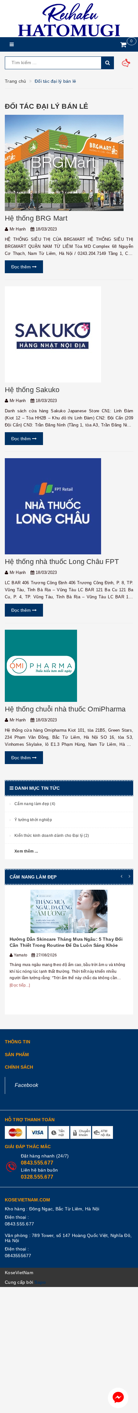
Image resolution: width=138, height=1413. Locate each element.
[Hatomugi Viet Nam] (69, 18)
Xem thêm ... (26, 851)
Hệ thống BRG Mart (36, 218)
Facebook (26, 1085)
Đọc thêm (21, 266)
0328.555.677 (37, 1177)
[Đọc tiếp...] (20, 985)
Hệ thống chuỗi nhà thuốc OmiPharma (65, 709)
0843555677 (18, 1255)
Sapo (40, 1282)
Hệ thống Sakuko (32, 390)
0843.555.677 (37, 1162)
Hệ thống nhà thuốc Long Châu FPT (62, 562)
